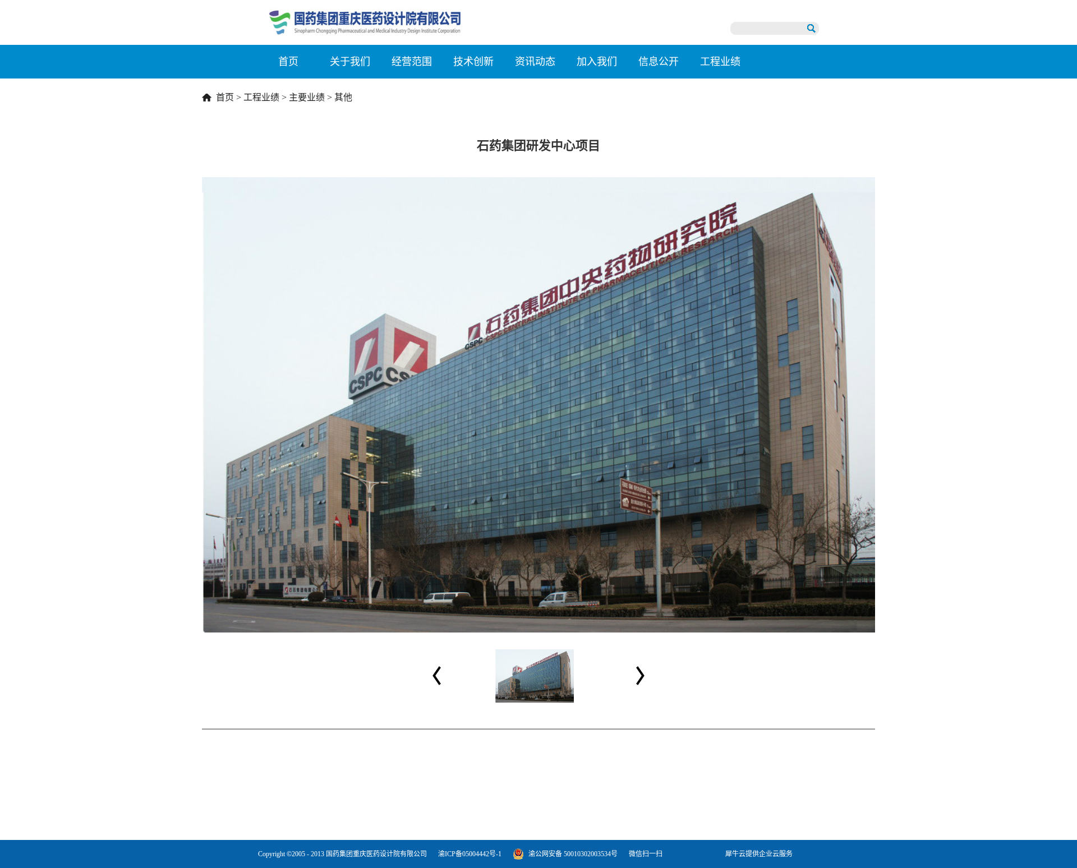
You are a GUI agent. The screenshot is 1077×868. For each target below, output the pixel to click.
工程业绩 (261, 97)
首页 (288, 61)
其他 (343, 97)
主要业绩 (307, 97)
